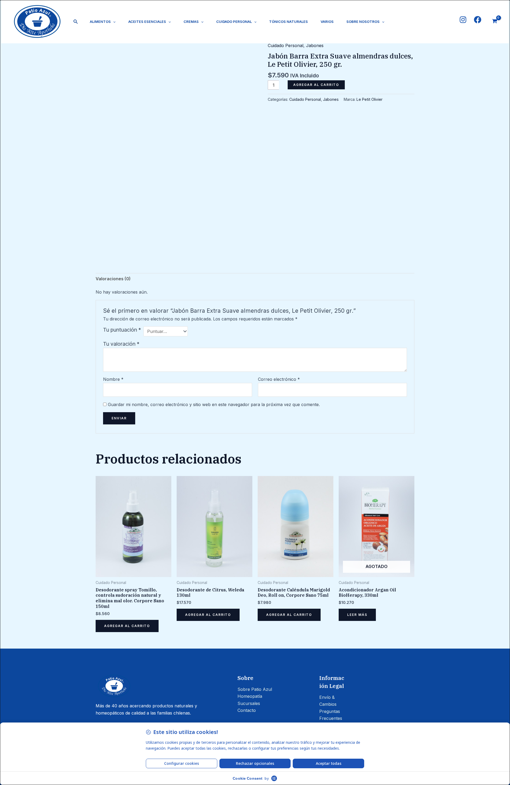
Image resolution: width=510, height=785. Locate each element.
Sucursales (248, 703)
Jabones (315, 45)
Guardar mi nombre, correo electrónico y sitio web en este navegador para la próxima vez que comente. (214, 404)
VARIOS (327, 21)
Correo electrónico (279, 379)
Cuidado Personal (285, 45)
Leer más (357, 615)
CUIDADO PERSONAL (234, 21)
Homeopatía (249, 696)
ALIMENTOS (100, 21)
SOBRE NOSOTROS (363, 21)
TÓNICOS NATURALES (288, 21)
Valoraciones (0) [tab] (113, 278)
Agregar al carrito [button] (127, 626)
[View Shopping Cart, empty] (494, 21)
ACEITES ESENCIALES (147, 21)
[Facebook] (477, 19)
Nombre (113, 379)
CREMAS (191, 21)
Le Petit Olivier (369, 99)
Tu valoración (121, 344)
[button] (75, 21)
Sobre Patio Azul (254, 689)
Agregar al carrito (316, 85)
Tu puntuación (122, 330)
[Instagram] (463, 19)
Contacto (246, 710)
